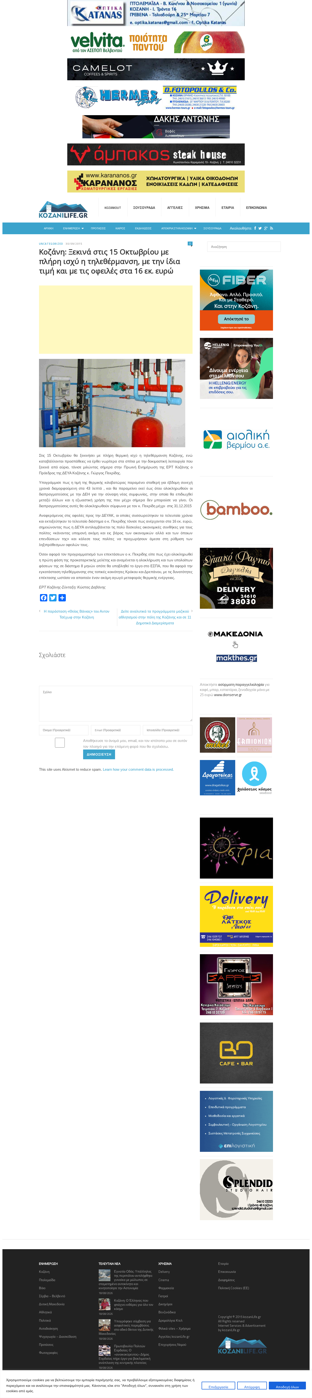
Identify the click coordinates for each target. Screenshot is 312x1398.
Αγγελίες (175, 207)
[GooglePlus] (265, 228)
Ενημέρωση (71, 228)
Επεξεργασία (218, 1386)
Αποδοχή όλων (287, 1386)
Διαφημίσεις (226, 1279)
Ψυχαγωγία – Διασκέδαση (57, 1336)
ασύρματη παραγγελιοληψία (241, 684)
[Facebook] (254, 228)
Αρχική (48, 228)
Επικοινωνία (256, 207)
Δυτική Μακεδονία (52, 1304)
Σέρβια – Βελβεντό (52, 1296)
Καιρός (120, 228)
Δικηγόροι (165, 1304)
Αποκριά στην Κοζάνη (177, 228)
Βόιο (42, 1288)
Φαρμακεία (166, 1288)
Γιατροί (163, 1296)
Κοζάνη (44, 1271)
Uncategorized (51, 244)
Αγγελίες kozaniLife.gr (174, 1336)
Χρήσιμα (202, 207)
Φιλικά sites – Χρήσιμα (174, 1328)
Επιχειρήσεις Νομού (172, 1344)
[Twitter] (259, 228)
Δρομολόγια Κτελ (170, 1320)
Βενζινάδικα (167, 1312)
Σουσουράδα (144, 207)
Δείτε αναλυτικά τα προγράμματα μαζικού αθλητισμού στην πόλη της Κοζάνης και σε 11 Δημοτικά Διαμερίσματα (155, 617)
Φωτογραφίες (48, 1352)
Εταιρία (228, 207)
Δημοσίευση (99, 754)
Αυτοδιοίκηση (48, 1328)
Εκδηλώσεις (143, 228)
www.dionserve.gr (228, 695)
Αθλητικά (45, 1312)
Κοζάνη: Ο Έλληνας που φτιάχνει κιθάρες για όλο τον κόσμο (133, 1304)
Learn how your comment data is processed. (138, 769)
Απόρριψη (252, 1386)
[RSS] (270, 228)
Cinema (163, 1279)
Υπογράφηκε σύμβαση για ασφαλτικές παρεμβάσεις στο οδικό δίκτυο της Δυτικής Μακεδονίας (126, 1327)
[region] (156, 1384)
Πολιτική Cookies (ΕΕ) (233, 1288)
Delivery (164, 1271)
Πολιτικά (45, 1320)
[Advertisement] (116, 319)
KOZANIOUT (113, 207)
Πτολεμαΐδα (47, 1279)
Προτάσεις (98, 228)
